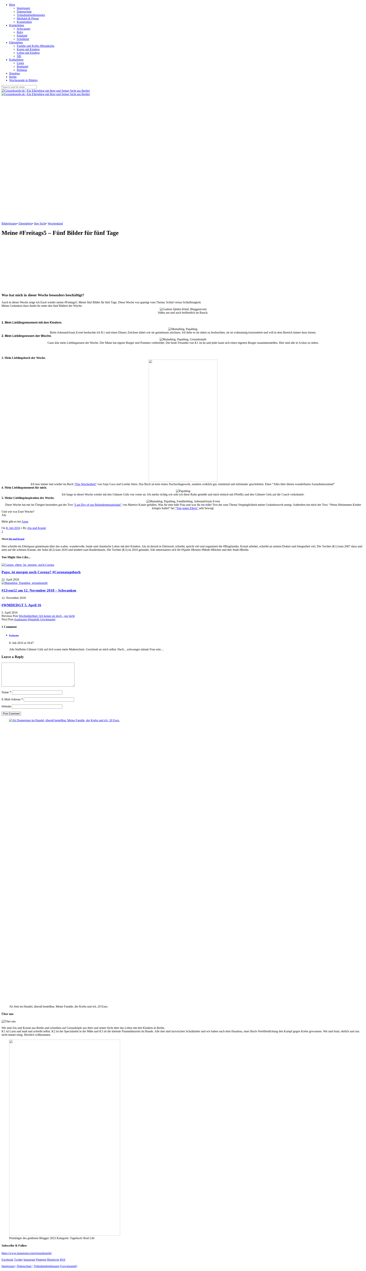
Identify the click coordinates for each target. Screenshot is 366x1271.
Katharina (14, 635)
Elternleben (16, 42)
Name (6, 692)
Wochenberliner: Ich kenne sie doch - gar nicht (47, 616)
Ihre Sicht (40, 223)
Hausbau (14, 73)
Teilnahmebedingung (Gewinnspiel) (55, 1266)
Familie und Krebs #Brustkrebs (35, 46)
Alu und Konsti (36, 528)
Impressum (23, 8)
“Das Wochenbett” (85, 484)
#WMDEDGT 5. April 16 (21, 605)
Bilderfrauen (9, 223)
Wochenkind (55, 223)
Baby (20, 32)
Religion (22, 70)
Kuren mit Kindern (28, 49)
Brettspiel (22, 66)
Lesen (20, 63)
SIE (19, 56)
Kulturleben (16, 59)
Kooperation (24, 21)
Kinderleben (16, 25)
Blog (12, 4)
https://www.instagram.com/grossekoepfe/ (27, 1253)
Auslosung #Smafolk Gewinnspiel (34, 619)
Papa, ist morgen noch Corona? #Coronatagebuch (41, 572)
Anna (25, 521)
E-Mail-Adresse (12, 699)
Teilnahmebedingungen (31, 15)
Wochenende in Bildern (23, 80)
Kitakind (22, 35)
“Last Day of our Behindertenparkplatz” (98, 504)
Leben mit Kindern (28, 52)
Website (6, 706)
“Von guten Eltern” (187, 508)
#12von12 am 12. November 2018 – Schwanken (39, 590)
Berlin (13, 76)
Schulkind (23, 39)
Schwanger (23, 28)
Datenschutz (24, 11)
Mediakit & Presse (28, 18)
